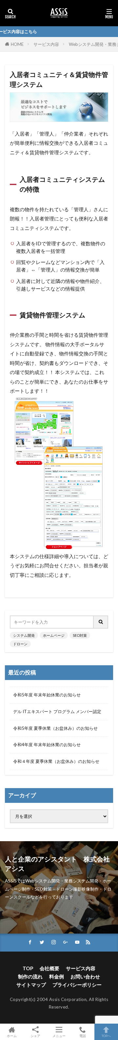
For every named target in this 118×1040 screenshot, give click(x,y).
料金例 (56, 976)
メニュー (59, 1035)
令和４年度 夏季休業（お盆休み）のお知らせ (56, 761)
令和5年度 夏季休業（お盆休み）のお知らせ (55, 728)
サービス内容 (46, 44)
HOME (17, 44)
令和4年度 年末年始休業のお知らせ (47, 744)
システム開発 (24, 635)
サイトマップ (31, 985)
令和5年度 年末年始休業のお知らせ (47, 694)
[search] (101, 622)
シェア (35, 1036)
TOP (28, 968)
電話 (82, 1035)
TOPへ (106, 1035)
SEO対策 (80, 635)
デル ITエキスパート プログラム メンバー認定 (57, 711)
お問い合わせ (85, 976)
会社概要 (49, 968)
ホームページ (54, 635)
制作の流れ (30, 976)
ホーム (12, 1035)
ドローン (20, 644)
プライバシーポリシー (77, 985)
